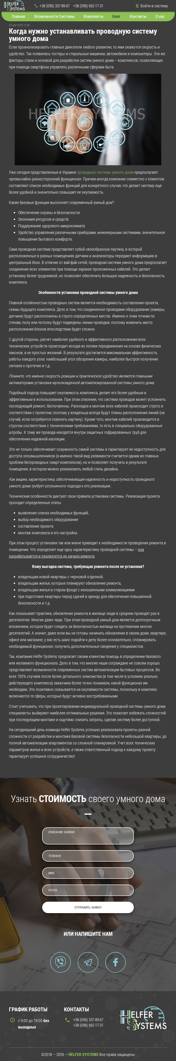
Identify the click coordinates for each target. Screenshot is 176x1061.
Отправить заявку (88, 907)
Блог (117, 16)
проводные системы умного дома (105, 172)
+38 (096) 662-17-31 (88, 5)
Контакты (138, 16)
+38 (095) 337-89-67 (54, 5)
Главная (18, 16)
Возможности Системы (54, 16)
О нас (160, 16)
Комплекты (93, 16)
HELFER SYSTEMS (84, 1054)
